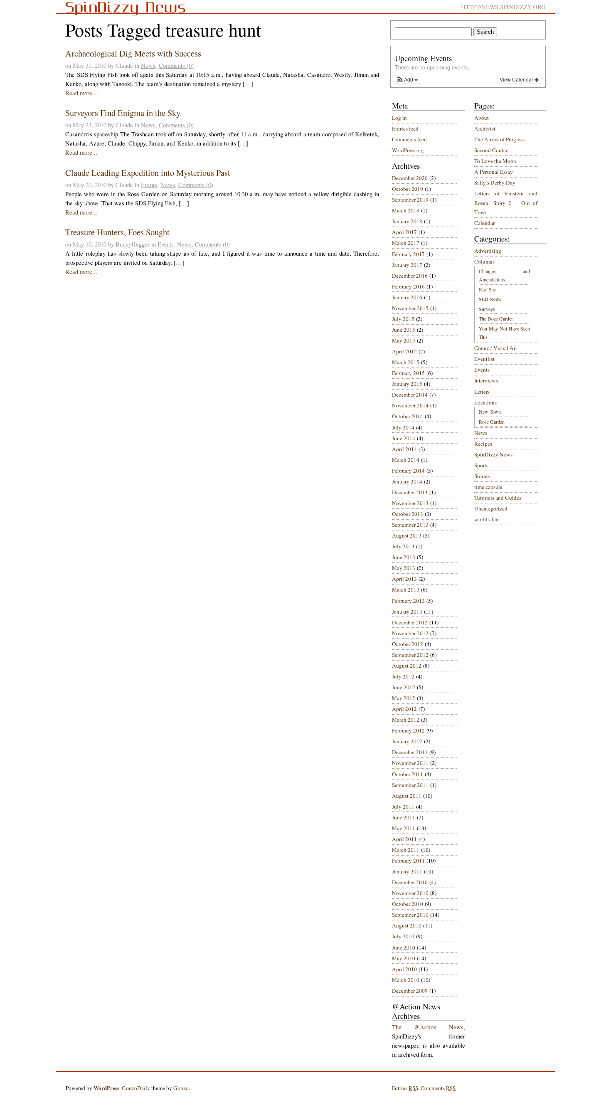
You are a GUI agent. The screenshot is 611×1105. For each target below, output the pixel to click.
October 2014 (407, 416)
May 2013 (403, 568)
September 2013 (410, 524)
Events (149, 185)
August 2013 (406, 535)
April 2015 (404, 351)
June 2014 (403, 438)
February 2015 (408, 373)
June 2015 (403, 329)
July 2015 (403, 319)
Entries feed (405, 128)
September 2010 (410, 914)
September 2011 (410, 785)
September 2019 (410, 199)
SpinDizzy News (493, 454)
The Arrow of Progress (499, 139)
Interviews (486, 380)
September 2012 (410, 655)
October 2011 (407, 774)
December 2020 (410, 178)
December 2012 (410, 622)
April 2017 (404, 232)
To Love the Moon (495, 161)
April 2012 (404, 709)
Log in (399, 117)
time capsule (488, 487)
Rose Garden (492, 421)
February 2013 (408, 600)
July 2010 (403, 936)
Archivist (484, 128)
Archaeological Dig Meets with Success (133, 53)
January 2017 (407, 265)
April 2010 (404, 969)
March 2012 (405, 719)
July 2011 (403, 806)
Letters (482, 391)
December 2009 (410, 990)
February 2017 (408, 254)
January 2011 (407, 871)
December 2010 (410, 882)
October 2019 (407, 188)
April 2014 (404, 449)
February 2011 (408, 860)
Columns (484, 261)
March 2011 (405, 849)
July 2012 (403, 676)
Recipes (483, 443)
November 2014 (410, 405)
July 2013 (403, 546)
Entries (405, 1088)
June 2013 (403, 557)
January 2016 (407, 297)
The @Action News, (428, 1027)
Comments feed (409, 139)
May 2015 (403, 340)
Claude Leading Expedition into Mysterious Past (147, 172)
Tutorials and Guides (497, 497)
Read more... (81, 93)
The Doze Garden (496, 318)
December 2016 (410, 275)
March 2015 (405, 362)
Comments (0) (176, 65)
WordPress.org (408, 150)
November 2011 (410, 763)
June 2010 (403, 947)
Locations (485, 402)
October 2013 (407, 514)
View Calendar (517, 79)
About (481, 117)
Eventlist (484, 359)
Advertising (487, 250)
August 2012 (406, 665)
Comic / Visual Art (495, 348)
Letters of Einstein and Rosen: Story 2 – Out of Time (505, 203)
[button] (407, 79)
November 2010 (410, 893)
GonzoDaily (136, 1088)
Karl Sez (487, 289)
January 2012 (407, 741)
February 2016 (408, 286)
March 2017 (405, 243)
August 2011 (406, 795)
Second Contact (492, 150)
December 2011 (410, 752)
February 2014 (408, 470)
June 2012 (403, 687)
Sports (481, 465)
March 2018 (405, 210)
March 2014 (405, 460)
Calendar (484, 223)
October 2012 (407, 644)
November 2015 (410, 308)
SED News (490, 299)
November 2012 (410, 633)
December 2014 (410, 394)
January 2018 (407, 221)
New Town (490, 411)
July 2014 (403, 427)
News (148, 65)
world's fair (486, 519)
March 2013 (405, 589)
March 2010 (405, 980)
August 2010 (406, 925)
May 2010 (403, 958)
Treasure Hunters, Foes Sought (117, 232)
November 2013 (410, 503)
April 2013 (404, 578)
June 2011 (403, 817)
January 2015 (407, 383)
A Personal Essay (493, 171)
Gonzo (181, 1088)
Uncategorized (491, 508)
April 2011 (404, 839)
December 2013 (410, 492)
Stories (482, 476)
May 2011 (403, 828)
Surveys (487, 309)
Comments (438, 1088)
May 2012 (403, 698)
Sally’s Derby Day (494, 182)
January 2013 (407, 611)
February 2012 (408, 730)
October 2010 (407, 904)
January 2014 (407, 481)
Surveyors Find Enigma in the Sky (122, 112)
